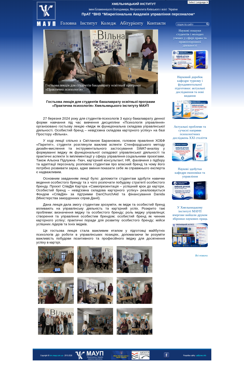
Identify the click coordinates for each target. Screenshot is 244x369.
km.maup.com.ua (56, 355)
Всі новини (201, 255)
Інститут (88, 23)
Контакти (156, 23)
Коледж (108, 23)
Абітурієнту (131, 23)
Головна (68, 23)
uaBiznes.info (201, 355)
